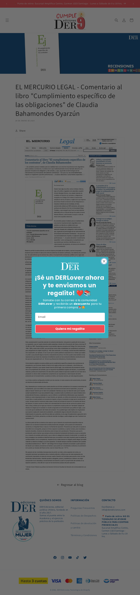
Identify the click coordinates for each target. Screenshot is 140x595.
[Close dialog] (104, 261)
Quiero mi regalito (70, 329)
